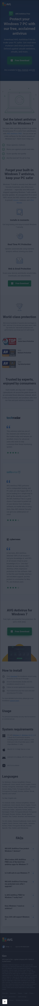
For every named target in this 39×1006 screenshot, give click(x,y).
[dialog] (19, 503)
